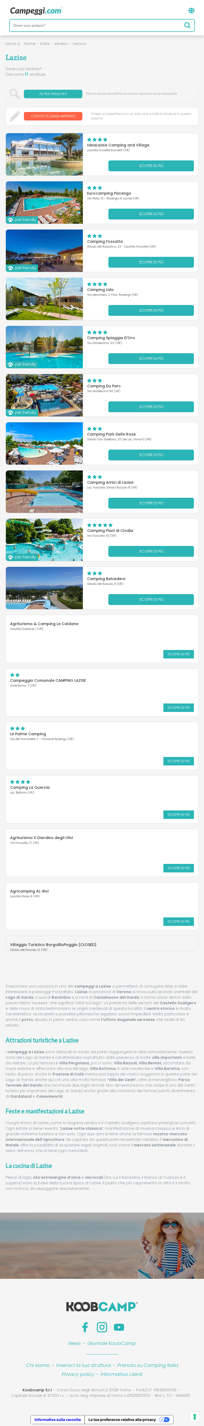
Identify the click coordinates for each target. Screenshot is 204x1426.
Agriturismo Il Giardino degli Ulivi (41, 837)
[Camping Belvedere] (44, 588)
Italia (44, 43)
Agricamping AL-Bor (29, 891)
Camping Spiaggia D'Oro (111, 337)
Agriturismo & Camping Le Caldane (44, 623)
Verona (79, 43)
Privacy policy (78, 1374)
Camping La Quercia (30, 787)
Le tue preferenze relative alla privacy (122, 1419)
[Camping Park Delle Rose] (44, 443)
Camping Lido (100, 289)
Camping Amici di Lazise (110, 482)
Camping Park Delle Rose (111, 434)
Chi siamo (38, 1365)
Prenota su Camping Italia (147, 1365)
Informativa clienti (122, 1374)
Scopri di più (151, 165)
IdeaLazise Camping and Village (118, 145)
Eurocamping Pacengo (109, 193)
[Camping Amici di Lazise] (44, 491)
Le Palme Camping (28, 734)
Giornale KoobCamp (111, 1343)
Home (30, 43)
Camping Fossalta (105, 241)
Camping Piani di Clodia (110, 530)
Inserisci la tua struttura (83, 1365)
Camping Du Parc (104, 386)
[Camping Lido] (44, 299)
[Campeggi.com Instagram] (102, 1327)
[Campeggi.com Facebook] (85, 1327)
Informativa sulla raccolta (58, 1419)
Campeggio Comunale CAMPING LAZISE (48, 680)
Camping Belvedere (106, 578)
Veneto (61, 43)
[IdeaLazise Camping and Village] (44, 154)
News (74, 1343)
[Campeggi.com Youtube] (119, 1327)
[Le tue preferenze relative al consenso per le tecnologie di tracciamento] (195, 1417)
